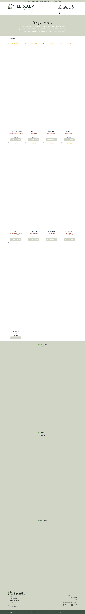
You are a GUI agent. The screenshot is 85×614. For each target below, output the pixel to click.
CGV (33, 612)
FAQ (76, 599)
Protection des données (72, 612)
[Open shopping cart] (60, 7)
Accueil (34, 20)
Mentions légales (42, 612)
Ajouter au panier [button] (16, 139)
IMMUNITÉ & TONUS (40, 20)
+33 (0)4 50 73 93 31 (14, 600)
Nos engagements (73, 597)
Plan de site (29, 612)
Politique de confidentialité (52, 612)
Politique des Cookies (62, 612)
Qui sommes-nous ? (72, 596)
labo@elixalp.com (14, 602)
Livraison (36, 612)
